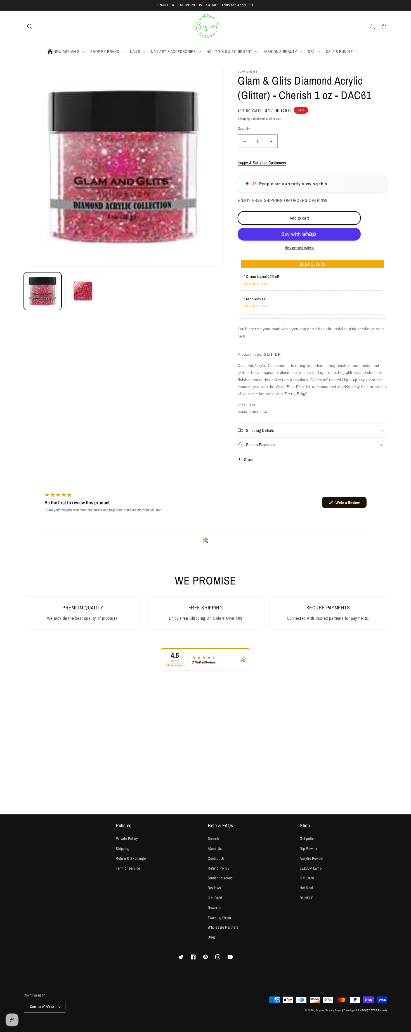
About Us (215, 848)
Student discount (221, 877)
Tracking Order (219, 917)
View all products (256, 283)
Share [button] (248, 459)
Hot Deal (306, 887)
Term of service (128, 868)
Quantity (244, 128)
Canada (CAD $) (42, 1006)
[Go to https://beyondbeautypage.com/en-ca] (206, 27)
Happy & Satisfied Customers (262, 163)
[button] (30, 26)
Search (213, 838)
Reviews (214, 887)
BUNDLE (307, 897)
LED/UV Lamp (311, 868)
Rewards (214, 907)
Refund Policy (219, 868)
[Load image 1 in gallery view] (43, 291)
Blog (211, 937)
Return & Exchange (131, 858)
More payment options (299, 247)
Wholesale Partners (223, 927)
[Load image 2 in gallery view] (83, 291)
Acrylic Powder (311, 858)
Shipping (244, 119)
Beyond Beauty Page (328, 1010)
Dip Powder (309, 848)
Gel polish (308, 838)
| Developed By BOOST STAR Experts (364, 1010)
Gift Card (215, 897)
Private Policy (127, 838)
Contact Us (216, 858)
